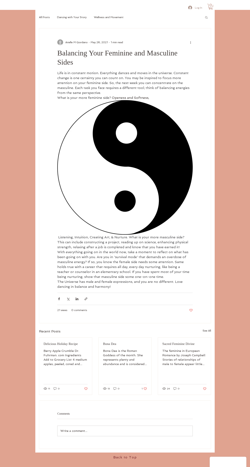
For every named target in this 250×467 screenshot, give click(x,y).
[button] (210, 7)
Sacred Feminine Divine (178, 344)
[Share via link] (86, 299)
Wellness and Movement (109, 17)
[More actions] (190, 42)
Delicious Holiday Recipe (61, 344)
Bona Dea (109, 344)
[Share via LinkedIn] (77, 299)
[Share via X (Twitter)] (68, 299)
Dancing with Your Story (72, 17)
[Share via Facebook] (59, 299)
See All (207, 330)
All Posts (44, 17)
